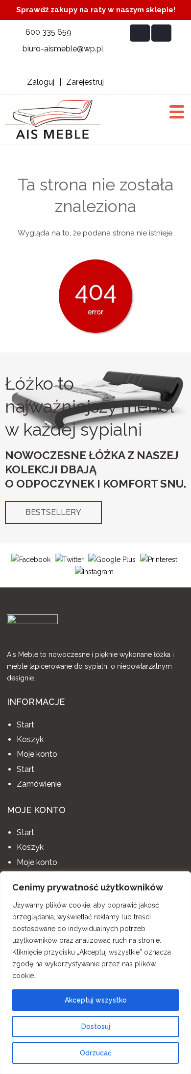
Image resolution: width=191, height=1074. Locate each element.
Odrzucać (96, 1053)
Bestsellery (53, 512)
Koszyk (30, 739)
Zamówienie (39, 784)
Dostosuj (95, 1026)
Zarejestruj (85, 82)
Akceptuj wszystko (96, 1000)
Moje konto (37, 754)
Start (25, 724)
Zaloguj (40, 82)
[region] (95, 972)
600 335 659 (48, 32)
